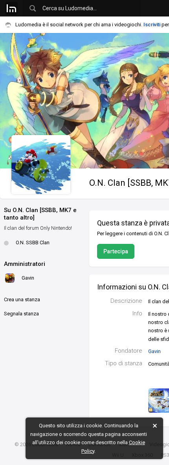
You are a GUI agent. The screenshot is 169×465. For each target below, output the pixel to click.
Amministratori (24, 263)
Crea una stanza (22, 299)
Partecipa (115, 251)
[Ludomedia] (11, 8)
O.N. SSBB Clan (33, 242)
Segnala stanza (21, 314)
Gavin (154, 351)
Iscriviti (151, 24)
